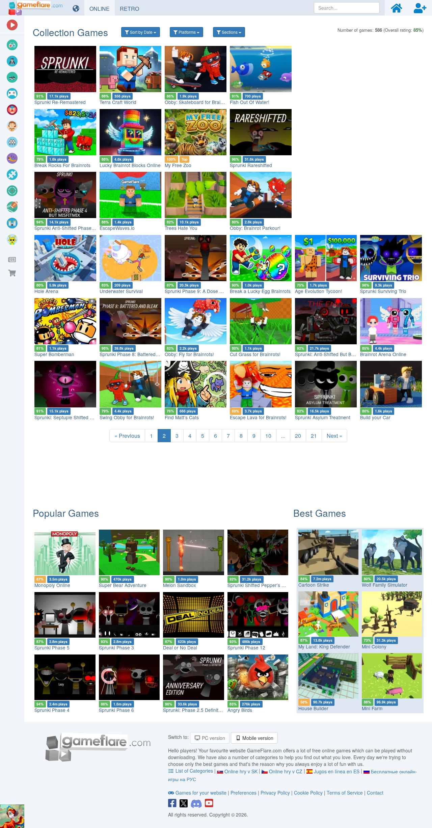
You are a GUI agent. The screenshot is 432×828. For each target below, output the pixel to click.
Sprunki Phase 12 (246, 647)
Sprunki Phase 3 (116, 647)
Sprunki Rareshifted (251, 165)
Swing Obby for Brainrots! (127, 417)
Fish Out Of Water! (249, 102)
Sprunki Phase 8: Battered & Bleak (136, 354)
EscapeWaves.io (117, 227)
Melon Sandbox (179, 585)
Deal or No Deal (180, 647)
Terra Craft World (118, 102)
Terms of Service (345, 792)
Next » (334, 435)
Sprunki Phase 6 (116, 709)
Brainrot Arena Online (383, 354)
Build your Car (375, 417)
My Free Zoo (178, 165)
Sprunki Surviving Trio (383, 291)
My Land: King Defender (324, 646)
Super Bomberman (54, 354)
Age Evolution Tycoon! (318, 291)
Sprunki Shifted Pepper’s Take (259, 585)
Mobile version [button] (257, 737)
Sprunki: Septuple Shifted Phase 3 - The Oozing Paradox (95, 417)
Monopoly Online (52, 585)
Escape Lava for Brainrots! (258, 417)
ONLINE (102, 8)
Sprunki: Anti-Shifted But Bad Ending (334, 354)
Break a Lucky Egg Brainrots (260, 291)
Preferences (244, 792)
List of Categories (194, 770)
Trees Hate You (181, 227)
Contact (375, 792)
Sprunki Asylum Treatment (322, 417)
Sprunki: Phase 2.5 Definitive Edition (201, 709)
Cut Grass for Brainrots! (255, 354)
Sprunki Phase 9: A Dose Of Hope (201, 291)
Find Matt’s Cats (182, 417)
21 (314, 435)
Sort (141, 32)
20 (298, 435)
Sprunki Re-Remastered (60, 102)
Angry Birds (239, 709)
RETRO (132, 8)
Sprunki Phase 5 (52, 647)
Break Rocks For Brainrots (62, 165)
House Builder (313, 708)
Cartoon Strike (313, 584)
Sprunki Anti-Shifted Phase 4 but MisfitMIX (79, 227)
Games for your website (201, 792)
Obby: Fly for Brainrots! (189, 354)
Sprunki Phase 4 (52, 709)
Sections (230, 32)
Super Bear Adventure (122, 585)
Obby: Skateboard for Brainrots (198, 102)
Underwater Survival (121, 291)
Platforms (187, 32)
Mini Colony (374, 646)
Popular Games (66, 512)
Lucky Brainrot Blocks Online (130, 165)
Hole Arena (46, 291)
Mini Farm (372, 708)
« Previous (127, 435)
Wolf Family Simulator (384, 584)
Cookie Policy (308, 792)
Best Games (319, 512)
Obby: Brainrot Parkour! (255, 227)
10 (268, 435)
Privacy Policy (275, 792)
